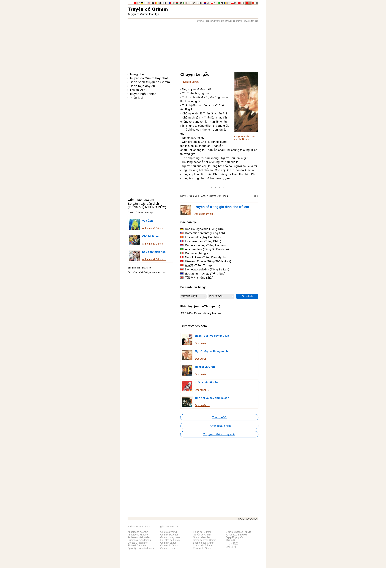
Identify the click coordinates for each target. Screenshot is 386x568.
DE (145, 3)
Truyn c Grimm (148, 9)
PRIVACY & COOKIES (247, 519)
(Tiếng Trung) (198, 265)
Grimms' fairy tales (170, 537)
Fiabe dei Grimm (202, 532)
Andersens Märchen (138, 534)
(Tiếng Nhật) (199, 277)
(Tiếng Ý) (197, 253)
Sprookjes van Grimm (204, 540)
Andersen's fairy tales (139, 537)
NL (208, 3)
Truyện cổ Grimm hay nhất (149, 78)
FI (166, 3)
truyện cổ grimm (234, 21)
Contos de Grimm (202, 545)
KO (200, 3)
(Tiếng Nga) (205, 273)
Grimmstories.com (141, 199)
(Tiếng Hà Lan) (205, 245)
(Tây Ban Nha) (203, 237)
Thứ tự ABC (138, 90)
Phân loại (136, 97)
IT (187, 3)
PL (215, 3)
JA (194, 3)
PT (221, 3)
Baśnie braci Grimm (203, 542)
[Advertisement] (193, 46)
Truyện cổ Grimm (202, 534)
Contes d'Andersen (138, 542)
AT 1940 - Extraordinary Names (201, 313)
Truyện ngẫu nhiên (143, 93)
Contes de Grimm (169, 545)
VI (249, 3)
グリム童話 (232, 543)
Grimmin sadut (168, 542)
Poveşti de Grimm (202, 548)
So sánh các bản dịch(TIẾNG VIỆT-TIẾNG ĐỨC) (147, 205)
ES (159, 3)
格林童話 (230, 540)
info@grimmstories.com (153, 272)
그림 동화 (231, 546)
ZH (256, 3)
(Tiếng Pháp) (203, 241)
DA (138, 3)
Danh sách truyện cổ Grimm (150, 82)
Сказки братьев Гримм (238, 532)
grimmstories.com (205, 21)
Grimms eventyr (168, 532)
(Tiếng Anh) (205, 233)
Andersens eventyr (138, 532)
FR (173, 3)
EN (152, 3)
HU (180, 3)
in (257, 196)
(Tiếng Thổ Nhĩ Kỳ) (208, 261)
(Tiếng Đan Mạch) (205, 257)
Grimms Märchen (169, 534)
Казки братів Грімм (236, 534)
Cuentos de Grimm (170, 540)
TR (242, 3)
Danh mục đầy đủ (142, 86)
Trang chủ (137, 74)
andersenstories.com (139, 526)
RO (228, 3)
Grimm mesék (167, 548)
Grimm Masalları (201, 537)
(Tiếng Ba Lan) (207, 269)
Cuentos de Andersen (139, 540)
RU (235, 3)
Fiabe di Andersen (137, 545)
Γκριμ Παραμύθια (235, 537)
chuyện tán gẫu (251, 21)
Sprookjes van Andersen (141, 548)
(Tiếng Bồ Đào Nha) (207, 249)
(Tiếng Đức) (205, 229)
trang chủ (220, 21)
